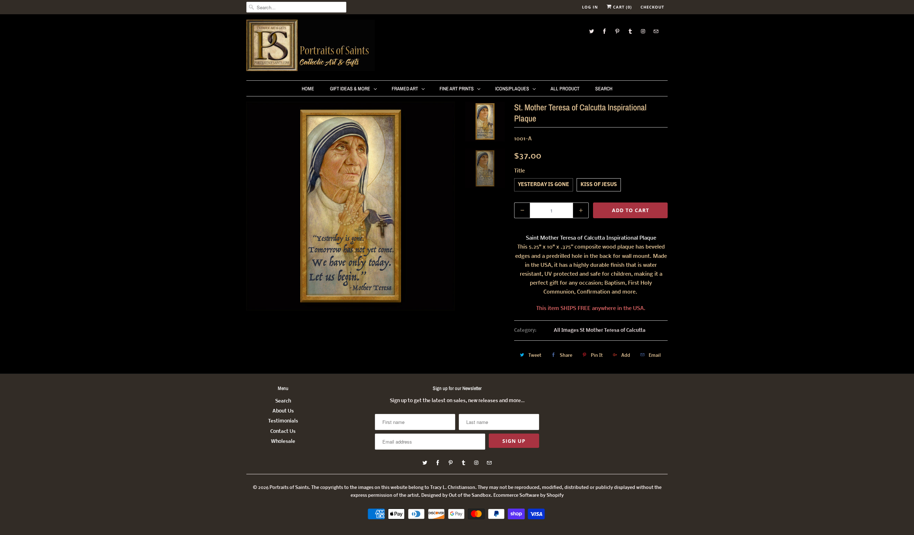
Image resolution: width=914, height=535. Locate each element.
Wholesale (283, 441)
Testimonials (283, 421)
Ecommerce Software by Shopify (528, 495)
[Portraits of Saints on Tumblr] (630, 31)
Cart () (622, 7)
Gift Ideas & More (350, 88)
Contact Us (283, 431)
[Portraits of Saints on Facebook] (604, 31)
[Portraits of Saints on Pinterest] (617, 31)
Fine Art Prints (457, 88)
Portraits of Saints (289, 487)
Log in (590, 7)
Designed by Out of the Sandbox (456, 495)
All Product (565, 88)
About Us (283, 411)
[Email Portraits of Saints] (656, 31)
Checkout (652, 7)
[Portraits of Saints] (310, 46)
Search (603, 88)
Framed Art (405, 88)
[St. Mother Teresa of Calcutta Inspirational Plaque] (350, 206)
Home (308, 88)
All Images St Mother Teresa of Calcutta (600, 330)
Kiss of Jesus (599, 185)
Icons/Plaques (512, 88)
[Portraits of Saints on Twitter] (591, 31)
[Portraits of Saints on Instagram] (643, 31)
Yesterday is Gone (543, 185)
